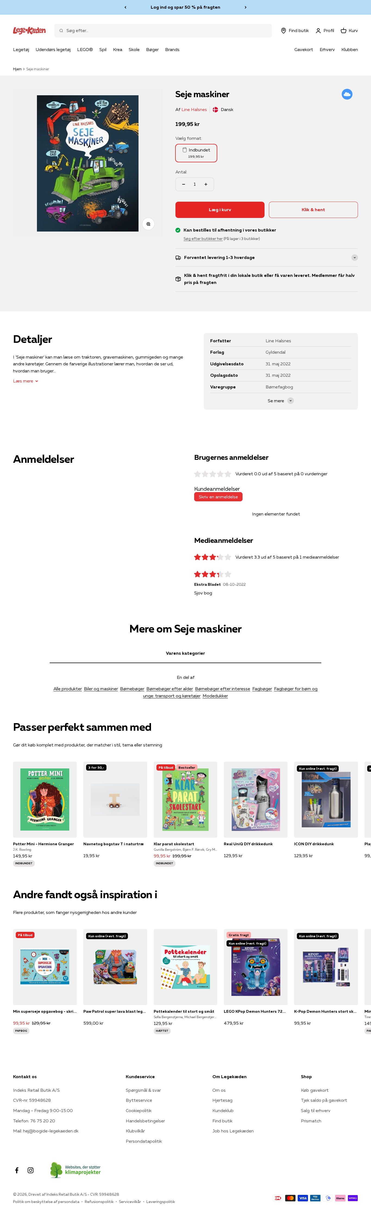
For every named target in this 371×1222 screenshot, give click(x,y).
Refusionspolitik (99, 1201)
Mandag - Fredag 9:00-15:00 (43, 1110)
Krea (117, 49)
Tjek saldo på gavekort (324, 1100)
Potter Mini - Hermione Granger (43, 843)
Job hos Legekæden (233, 1131)
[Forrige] (125, 7)
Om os (219, 1090)
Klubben (349, 49)
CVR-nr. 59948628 (32, 1100)
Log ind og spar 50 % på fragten (185, 7)
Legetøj (21, 49)
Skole (134, 49)
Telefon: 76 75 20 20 (34, 1120)
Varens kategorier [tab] (185, 653)
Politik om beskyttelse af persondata (46, 1201)
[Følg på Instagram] (30, 1170)
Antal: (181, 172)
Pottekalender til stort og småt (184, 1011)
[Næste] (246, 7)
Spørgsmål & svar (143, 1090)
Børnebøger (132, 688)
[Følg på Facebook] (16, 1170)
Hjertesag (222, 1100)
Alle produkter (68, 688)
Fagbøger (262, 688)
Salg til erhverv (316, 1110)
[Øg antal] (206, 184)
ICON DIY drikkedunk (314, 843)
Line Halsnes (194, 109)
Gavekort (303, 49)
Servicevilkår (130, 1201)
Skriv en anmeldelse (218, 496)
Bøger (152, 49)
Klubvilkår (135, 1131)
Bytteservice (139, 1100)
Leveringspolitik (160, 1201)
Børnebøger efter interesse (222, 688)
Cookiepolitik (139, 1110)
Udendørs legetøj (53, 49)
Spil (102, 49)
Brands (172, 49)
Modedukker (215, 695)
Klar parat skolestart (174, 843)
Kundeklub (223, 1110)
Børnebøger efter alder (169, 688)
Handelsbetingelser (145, 1120)
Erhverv (327, 49)
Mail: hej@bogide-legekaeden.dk (45, 1131)
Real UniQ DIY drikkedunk (248, 843)
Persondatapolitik (144, 1141)
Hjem (17, 69)
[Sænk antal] (183, 184)
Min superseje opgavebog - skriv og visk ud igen (45, 1011)
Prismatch (311, 1120)
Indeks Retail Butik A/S (36, 1090)
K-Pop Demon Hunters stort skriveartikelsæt (326, 1011)
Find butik (222, 1120)
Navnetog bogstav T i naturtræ (113, 843)
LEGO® (85, 49)
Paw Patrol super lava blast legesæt (115, 1011)
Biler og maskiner (101, 688)
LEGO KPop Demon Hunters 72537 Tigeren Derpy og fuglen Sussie (256, 1011)
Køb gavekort (315, 1090)
